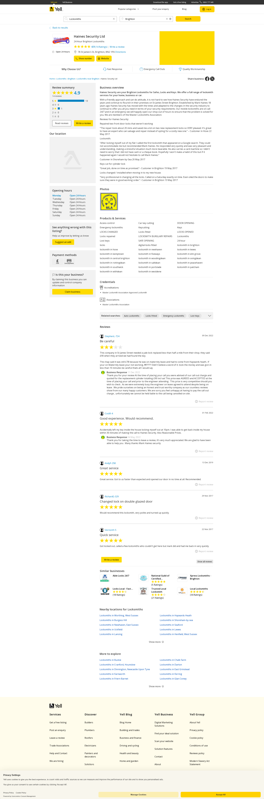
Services (55, 714)
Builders (89, 722)
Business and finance (130, 737)
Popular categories (127, 9)
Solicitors (89, 764)
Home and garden (129, 761)
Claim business (72, 291)
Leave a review (57, 737)
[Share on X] (212, 79)
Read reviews (61, 123)
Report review (206, 401)
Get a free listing (179, 2)
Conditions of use (199, 745)
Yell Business (67, 2)
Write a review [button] (83, 123)
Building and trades (130, 730)
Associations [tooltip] (112, 299)
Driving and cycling (129, 745)
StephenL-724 (112, 336)
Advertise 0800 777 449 (202, 2)
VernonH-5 (110, 529)
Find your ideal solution (167, 733)
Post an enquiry (58, 730)
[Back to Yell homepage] (56, 9)
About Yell (195, 722)
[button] (114, 19)
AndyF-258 (110, 463)
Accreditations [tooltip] (111, 287)
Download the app (160, 2)
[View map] (73, 160)
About (158, 764)
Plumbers (89, 730)
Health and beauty (129, 753)
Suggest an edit (63, 242)
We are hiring (57, 761)
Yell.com (54, 2)
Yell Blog (126, 714)
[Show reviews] (63, 93)
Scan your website (164, 741)
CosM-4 (109, 413)
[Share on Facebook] (207, 79)
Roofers (89, 737)
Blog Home (125, 722)
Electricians (90, 745)
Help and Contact (58, 753)
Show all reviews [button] (204, 561)
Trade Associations (59, 745)
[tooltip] (170, 19)
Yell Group (197, 714)
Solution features (164, 748)
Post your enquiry (160, 9)
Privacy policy (196, 730)
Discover (91, 714)
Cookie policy (196, 737)
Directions (120, 51)
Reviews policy (197, 753)
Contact (159, 756)
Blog (184, 9)
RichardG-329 (112, 496)
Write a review (117, 46)
